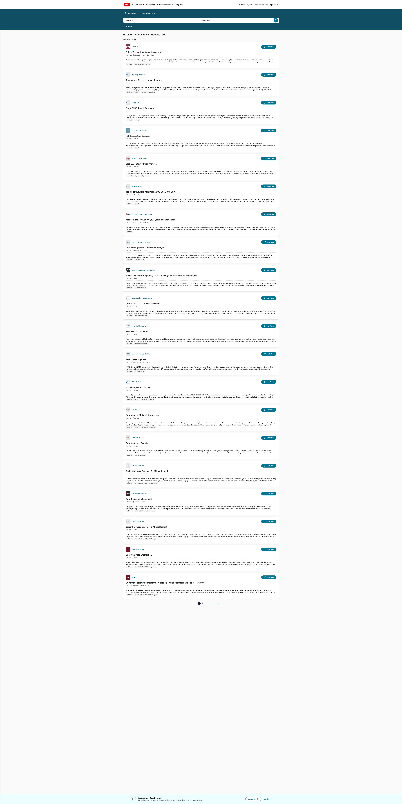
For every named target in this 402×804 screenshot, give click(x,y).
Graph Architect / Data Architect (142, 163)
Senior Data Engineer (136, 359)
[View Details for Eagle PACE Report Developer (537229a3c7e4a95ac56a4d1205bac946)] (201, 111)
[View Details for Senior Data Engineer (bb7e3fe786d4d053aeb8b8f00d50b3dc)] (201, 362)
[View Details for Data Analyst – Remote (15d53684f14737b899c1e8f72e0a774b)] (201, 446)
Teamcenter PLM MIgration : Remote (144, 80)
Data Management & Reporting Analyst (145, 247)
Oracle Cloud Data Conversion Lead (143, 303)
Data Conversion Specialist (139, 499)
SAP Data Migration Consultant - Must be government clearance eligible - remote (165, 582)
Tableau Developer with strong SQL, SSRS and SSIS (151, 191)
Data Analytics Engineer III (139, 554)
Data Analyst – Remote (137, 443)
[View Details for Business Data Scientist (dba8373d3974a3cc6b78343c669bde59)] (201, 334)
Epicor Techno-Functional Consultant (144, 52)
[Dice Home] (126, 4)
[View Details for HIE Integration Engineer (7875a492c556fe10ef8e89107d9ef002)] (201, 139)
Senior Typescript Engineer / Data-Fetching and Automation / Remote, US (161, 275)
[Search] (276, 20)
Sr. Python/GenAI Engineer (138, 387)
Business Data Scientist (137, 331)
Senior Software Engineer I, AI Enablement (146, 526)
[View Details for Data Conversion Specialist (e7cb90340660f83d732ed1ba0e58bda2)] (201, 502)
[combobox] (158, 20)
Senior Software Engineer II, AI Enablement (147, 471)
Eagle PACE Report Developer (140, 108)
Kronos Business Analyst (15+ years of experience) (150, 219)
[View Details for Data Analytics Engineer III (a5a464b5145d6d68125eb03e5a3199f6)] (201, 558)
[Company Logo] (128, 46)
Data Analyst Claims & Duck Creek (142, 415)
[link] (184, 603)
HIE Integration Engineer (138, 136)
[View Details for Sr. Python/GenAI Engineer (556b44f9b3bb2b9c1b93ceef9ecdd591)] (201, 390)
